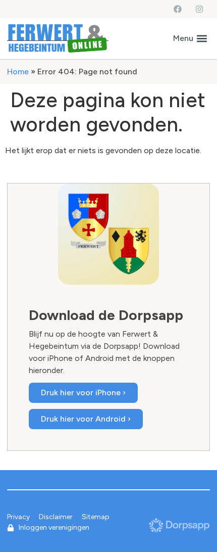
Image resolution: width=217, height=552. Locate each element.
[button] (190, 38)
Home (18, 71)
